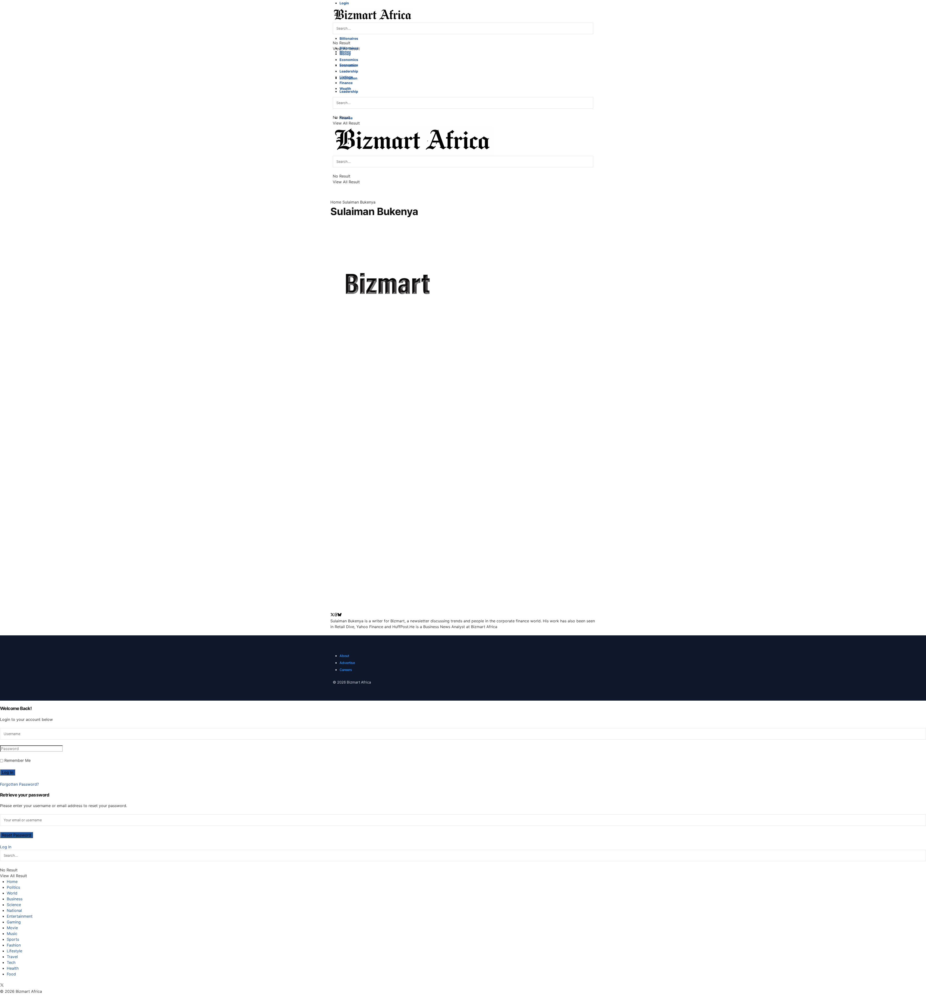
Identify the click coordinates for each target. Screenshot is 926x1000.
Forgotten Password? (19, 784)
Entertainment (20, 916)
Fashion (14, 945)
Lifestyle (14, 950)
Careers (346, 670)
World (12, 893)
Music (12, 933)
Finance (346, 83)
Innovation (348, 65)
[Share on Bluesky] (339, 615)
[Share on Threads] (336, 615)
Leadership (349, 91)
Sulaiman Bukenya (358, 202)
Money (345, 54)
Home (335, 202)
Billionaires (349, 38)
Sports (13, 939)
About (344, 656)
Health (13, 968)
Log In (5, 846)
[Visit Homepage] (373, 14)
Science (14, 904)
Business (14, 898)
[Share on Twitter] (332, 615)
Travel (12, 956)
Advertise (347, 663)
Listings (346, 77)
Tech (11, 962)
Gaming (14, 922)
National (14, 910)
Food (11, 974)
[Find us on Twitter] (2, 985)
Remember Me (17, 760)
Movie (12, 927)
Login (344, 3)
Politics (13, 887)
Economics (349, 60)
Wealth (345, 88)
